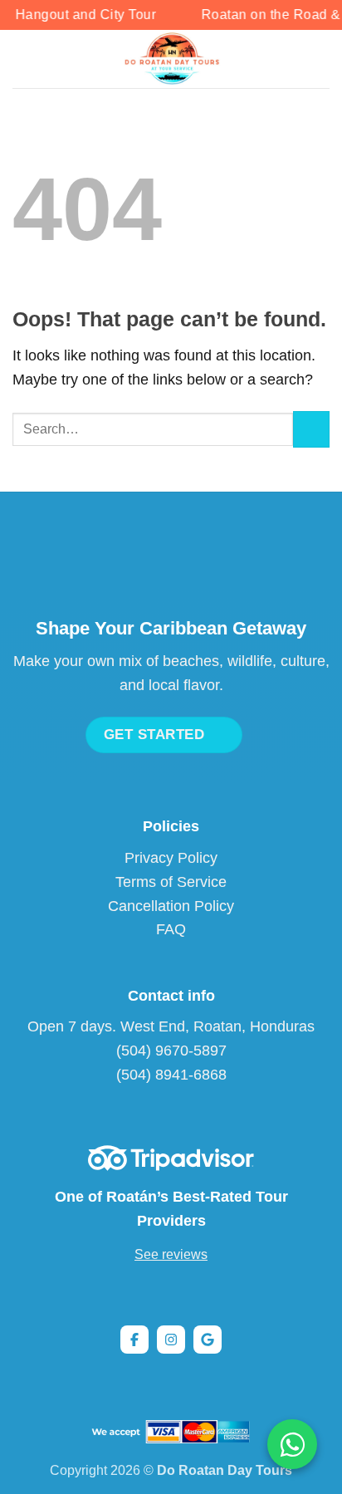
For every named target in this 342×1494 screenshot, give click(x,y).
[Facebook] (134, 1339)
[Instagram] (171, 1339)
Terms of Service (171, 882)
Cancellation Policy (171, 906)
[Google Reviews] (207, 1339)
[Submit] (311, 429)
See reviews (171, 1254)
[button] (23, 59)
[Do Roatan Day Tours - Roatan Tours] (171, 59)
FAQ (171, 929)
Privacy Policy (171, 858)
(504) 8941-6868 (171, 1074)
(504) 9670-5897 (171, 1050)
